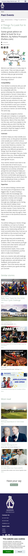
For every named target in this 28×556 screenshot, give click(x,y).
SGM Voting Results (6, 322)
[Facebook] (6, 535)
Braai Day (3, 367)
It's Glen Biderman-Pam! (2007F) (12, 468)
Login (15, 1)
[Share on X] (5, 48)
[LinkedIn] (9, 535)
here (21, 547)
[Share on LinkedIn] (7, 48)
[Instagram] (11, 535)
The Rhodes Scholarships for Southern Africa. (13, 389)
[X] (3, 535)
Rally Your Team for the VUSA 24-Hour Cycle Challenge (13, 299)
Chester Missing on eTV (9, 445)
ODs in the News (5, 443)
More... (2, 302)
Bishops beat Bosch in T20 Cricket (12, 422)
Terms (3, 529)
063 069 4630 (5, 520)
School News (4, 420)
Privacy (3, 530)
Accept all (8, 551)
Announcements (9, 19)
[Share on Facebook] (2, 48)
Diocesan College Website (8, 1)
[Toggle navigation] (25, 1)
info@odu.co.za (5, 523)
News (2, 19)
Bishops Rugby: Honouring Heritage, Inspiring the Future (13, 344)
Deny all (20, 551)
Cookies (4, 532)
